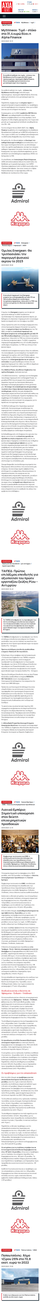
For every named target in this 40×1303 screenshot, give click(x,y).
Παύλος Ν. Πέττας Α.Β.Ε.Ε (10, 564)
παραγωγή (17, 245)
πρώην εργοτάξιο (8, 566)
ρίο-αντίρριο (25, 564)
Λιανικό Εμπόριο (27, 802)
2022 (35, 1250)
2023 (24, 245)
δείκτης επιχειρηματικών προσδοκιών (21, 805)
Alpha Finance (7, 25)
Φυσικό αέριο (7, 245)
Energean (24, 243)
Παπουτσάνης (26, 1250)
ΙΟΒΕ (3, 805)
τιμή (32, 23)
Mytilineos (25, 23)
